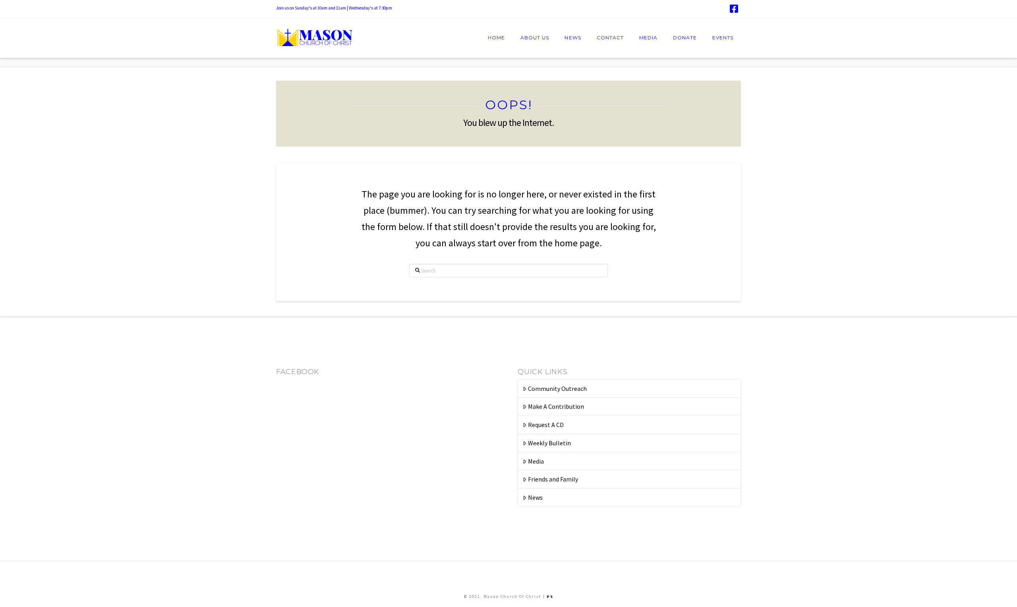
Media (536, 461)
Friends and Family (553, 479)
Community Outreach (557, 388)
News (535, 497)
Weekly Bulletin (549, 443)
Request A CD (546, 425)
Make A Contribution (556, 406)
